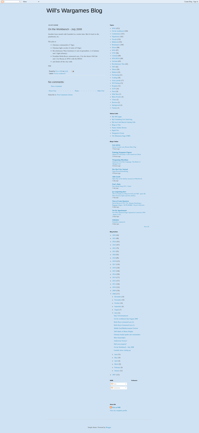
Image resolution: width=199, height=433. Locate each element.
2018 (114, 261)
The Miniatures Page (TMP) (121, 136)
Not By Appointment (119, 210)
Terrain (114, 39)
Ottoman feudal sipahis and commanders (127, 334)
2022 (114, 248)
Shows (114, 47)
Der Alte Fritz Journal (120, 169)
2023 (114, 245)
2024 (114, 241)
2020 (114, 255)
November (118, 300)
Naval (114, 91)
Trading (114, 78)
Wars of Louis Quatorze (120, 201)
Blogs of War (116, 125)
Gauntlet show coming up (122, 350)
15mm (114, 99)
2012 (114, 281)
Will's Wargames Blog (74, 10)
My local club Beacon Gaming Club (123, 122)
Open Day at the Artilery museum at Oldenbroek (127, 179)
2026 (114, 235)
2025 (114, 238)
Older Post (100, 91)
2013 (114, 277)
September (118, 306)
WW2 (114, 28)
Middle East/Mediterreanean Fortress (126, 328)
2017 (114, 264)
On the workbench (59, 73)
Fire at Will (116, 407)
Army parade (116, 80)
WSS (113, 50)
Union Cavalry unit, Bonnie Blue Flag (124, 147)
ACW (114, 89)
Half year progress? (120, 344)
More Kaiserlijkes (119, 338)
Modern (114, 72)
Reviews (114, 102)
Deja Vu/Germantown (121, 316)
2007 (114, 375)
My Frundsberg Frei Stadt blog (122, 119)
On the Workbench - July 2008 (124, 347)
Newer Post (52, 91)
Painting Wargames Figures (122, 152)
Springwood (116, 105)
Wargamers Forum (118, 133)
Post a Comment (56, 86)
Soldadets (115, 220)
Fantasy (114, 108)
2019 (114, 258)
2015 (114, 271)
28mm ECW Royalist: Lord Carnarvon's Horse (126, 154)
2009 (114, 290)
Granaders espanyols (118, 222)
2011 (114, 284)
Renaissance (116, 45)
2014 (114, 274)
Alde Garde (116, 177)
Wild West (115, 94)
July (115, 313)
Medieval (115, 42)
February (117, 367)
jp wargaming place (119, 192)
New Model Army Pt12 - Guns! (121, 186)
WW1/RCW (116, 58)
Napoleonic (115, 36)
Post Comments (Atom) (65, 95)
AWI (113, 67)
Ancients (115, 61)
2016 (114, 268)
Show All (146, 226)
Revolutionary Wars (118, 64)
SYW (114, 53)
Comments (116, 388)
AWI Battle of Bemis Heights (123, 331)
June (116, 354)
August (116, 310)
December (117, 297)
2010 (114, 287)
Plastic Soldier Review (119, 128)
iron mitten (116, 145)
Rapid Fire (115, 130)
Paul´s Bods (116, 184)
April (116, 361)
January (117, 371)
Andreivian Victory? (120, 341)
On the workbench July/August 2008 (126, 319)
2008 (114, 294)
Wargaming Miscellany (120, 160)
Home (77, 91)
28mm (114, 69)
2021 (114, 251)
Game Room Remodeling (120, 171)
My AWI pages (117, 117)
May (116, 358)
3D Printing (116, 83)
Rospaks (114, 86)
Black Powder (116, 97)
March (116, 364)
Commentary (116, 34)
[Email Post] (72, 71)
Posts (114, 384)
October (117, 303)
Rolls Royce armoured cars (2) (124, 322)
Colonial (114, 56)
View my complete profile (118, 410)
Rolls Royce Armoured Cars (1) (124, 325)
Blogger (108, 427)
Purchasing (115, 75)
